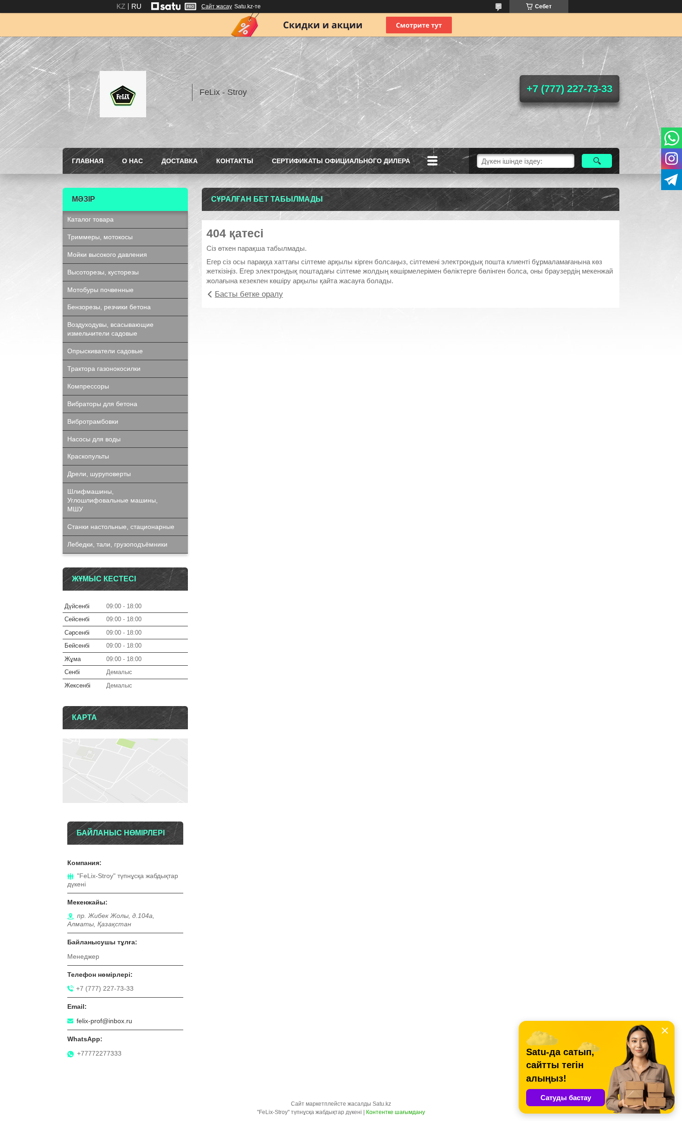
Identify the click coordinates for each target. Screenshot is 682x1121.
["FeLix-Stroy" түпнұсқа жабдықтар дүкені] (123, 92)
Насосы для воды (94, 439)
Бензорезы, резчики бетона (109, 307)
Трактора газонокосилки (104, 368)
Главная (87, 161)
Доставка (179, 161)
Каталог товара (90, 219)
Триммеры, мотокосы (100, 237)
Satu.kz (382, 1104)
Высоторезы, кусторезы (103, 272)
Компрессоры (88, 386)
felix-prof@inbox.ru (104, 1021)
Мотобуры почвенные (100, 289)
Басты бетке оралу (249, 294)
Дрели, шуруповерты (99, 474)
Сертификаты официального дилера (341, 161)
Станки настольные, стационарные (120, 526)
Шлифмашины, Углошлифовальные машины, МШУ (112, 500)
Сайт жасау (216, 6)
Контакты (234, 161)
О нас (132, 161)
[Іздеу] (597, 161)
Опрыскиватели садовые (105, 351)
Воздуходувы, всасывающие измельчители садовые (110, 329)
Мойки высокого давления (107, 254)
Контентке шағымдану (395, 1112)
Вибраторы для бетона (102, 404)
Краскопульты (88, 456)
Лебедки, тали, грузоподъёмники (117, 544)
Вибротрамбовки (92, 421)
